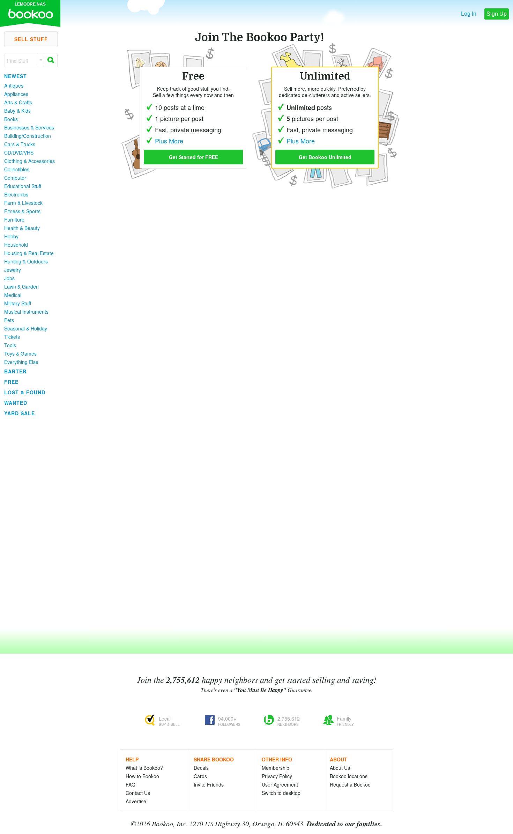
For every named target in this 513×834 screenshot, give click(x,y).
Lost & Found (24, 392)
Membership (275, 767)
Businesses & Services (29, 127)
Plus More (301, 140)
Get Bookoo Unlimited (325, 157)
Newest (15, 76)
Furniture (14, 219)
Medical (12, 294)
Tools (10, 345)
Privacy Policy (277, 776)
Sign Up (496, 14)
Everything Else (21, 361)
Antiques (13, 85)
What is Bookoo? (144, 767)
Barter (15, 371)
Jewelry (12, 269)
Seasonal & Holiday (25, 328)
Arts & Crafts (18, 102)
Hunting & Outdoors (26, 261)
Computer (15, 177)
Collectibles (16, 169)
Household (16, 244)
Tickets (12, 336)
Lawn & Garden (21, 286)
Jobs (9, 278)
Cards (200, 776)
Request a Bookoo (350, 784)
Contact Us (138, 792)
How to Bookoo (142, 776)
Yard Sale (19, 413)
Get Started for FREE (193, 157)
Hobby (11, 236)
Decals (201, 767)
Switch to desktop (281, 792)
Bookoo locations (348, 776)
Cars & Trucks (19, 144)
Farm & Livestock (23, 202)
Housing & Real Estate (29, 253)
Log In (468, 14)
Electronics (16, 194)
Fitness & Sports (22, 211)
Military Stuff (17, 303)
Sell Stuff (31, 39)
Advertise (136, 801)
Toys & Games (20, 353)
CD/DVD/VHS (19, 152)
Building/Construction (27, 135)
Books (11, 119)
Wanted (15, 402)
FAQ (130, 784)
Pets (9, 320)
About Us (340, 767)
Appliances (16, 93)
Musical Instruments (26, 311)
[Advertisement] (28, 523)
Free (11, 381)
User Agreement (280, 784)
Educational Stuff (22, 186)
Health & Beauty (22, 227)
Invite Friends (209, 784)
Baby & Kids (17, 110)
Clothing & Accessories (29, 160)
